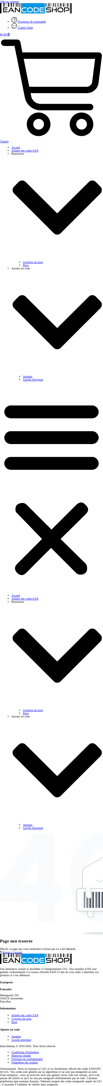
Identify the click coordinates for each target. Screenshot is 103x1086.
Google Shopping (33, 379)
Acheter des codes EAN (24, 150)
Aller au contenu (9, 1)
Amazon (27, 376)
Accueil (15, 147)
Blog (26, 265)
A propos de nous (33, 262)
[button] (51, 487)
